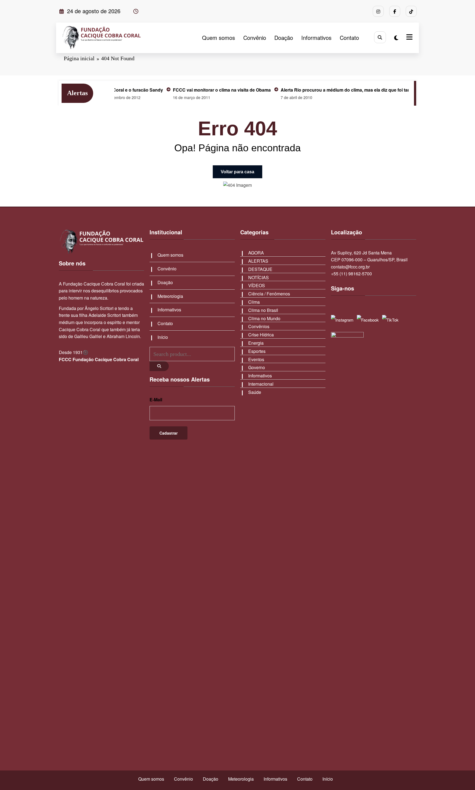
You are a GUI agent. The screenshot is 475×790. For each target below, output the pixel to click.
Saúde (254, 392)
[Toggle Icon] (408, 38)
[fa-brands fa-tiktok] (411, 11)
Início (163, 337)
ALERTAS (258, 261)
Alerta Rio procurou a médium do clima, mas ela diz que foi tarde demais (341, 90)
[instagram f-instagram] (378, 11)
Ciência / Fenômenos (269, 293)
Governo (256, 367)
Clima (254, 302)
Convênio (254, 38)
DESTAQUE (260, 269)
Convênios (258, 326)
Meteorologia (170, 296)
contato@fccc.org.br (350, 267)
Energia (256, 343)
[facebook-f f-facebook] (394, 11)
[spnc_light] (396, 38)
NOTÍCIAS (258, 277)
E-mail (156, 399)
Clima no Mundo (264, 318)
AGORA (256, 252)
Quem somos (218, 38)
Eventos (256, 359)
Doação (283, 38)
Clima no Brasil (263, 310)
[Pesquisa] (380, 37)
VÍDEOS (256, 285)
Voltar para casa (237, 171)
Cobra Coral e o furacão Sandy (116, 90)
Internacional (261, 384)
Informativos (316, 38)
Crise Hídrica (261, 334)
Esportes (257, 351)
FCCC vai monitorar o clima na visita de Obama (207, 90)
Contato (349, 38)
